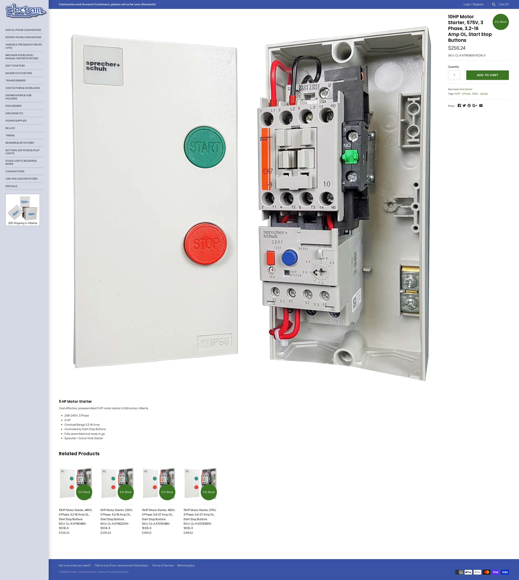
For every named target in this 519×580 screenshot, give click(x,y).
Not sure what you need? (75, 565)
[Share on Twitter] (464, 105)
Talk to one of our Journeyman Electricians (121, 565)
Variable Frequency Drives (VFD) (23, 46)
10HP (457, 93)
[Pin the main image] (469, 105)
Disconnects (14, 113)
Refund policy (186, 565)
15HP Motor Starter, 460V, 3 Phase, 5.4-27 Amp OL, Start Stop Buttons (158, 519)
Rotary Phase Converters (23, 37)
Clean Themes (98, 571)
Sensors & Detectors (19, 142)
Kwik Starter (466, 89)
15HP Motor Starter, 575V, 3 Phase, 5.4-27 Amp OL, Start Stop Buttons (199, 519)
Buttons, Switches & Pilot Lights (22, 152)
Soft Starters (15, 65)
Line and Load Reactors (21, 178)
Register (478, 4)
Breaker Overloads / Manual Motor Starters (21, 57)
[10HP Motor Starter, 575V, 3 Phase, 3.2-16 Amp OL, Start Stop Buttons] (248, 203)
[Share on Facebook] (459, 105)
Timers (10, 135)
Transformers (15, 80)
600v (475, 93)
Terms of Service (163, 565)
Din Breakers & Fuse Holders (18, 97)
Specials (11, 186)
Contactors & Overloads (22, 87)
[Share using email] (481, 105)
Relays (10, 128)
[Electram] (24, 11)
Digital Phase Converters (23, 29)
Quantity (453, 67)
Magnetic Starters (18, 73)
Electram (72, 571)
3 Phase (466, 93)
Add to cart (487, 75)
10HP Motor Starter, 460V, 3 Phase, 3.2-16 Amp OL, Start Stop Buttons (75, 519)
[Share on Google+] (474, 105)
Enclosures (13, 105)
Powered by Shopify (118, 571)
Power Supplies (15, 120)
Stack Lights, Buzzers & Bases (21, 162)
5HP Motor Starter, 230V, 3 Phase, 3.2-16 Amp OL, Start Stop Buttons (116, 519)
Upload (484, 93)
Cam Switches (14, 171)
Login (467, 4)
